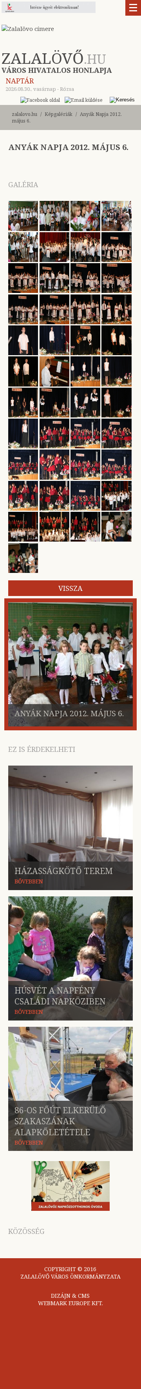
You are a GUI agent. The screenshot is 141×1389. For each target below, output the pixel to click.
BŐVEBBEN (28, 881)
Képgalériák (58, 114)
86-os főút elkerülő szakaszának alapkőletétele (60, 1121)
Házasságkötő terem (63, 870)
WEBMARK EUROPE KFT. (70, 1303)
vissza (70, 588)
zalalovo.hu (24, 114)
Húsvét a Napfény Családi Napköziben (60, 996)
